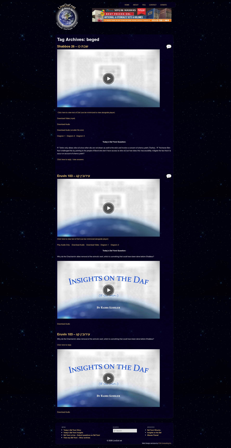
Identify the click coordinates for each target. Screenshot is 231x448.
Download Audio (63, 124)
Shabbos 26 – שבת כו (72, 46)
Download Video (92, 244)
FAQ (143, 5)
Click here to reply (64, 344)
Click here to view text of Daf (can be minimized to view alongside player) (86, 112)
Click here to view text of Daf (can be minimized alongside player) (82, 239)
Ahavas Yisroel (152, 435)
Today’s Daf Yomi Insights (73, 432)
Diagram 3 (80, 136)
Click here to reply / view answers (70, 159)
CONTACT (153, 5)
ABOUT (135, 5)
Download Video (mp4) (66, 118)
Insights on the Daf (154, 432)
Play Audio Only (63, 244)
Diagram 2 (71, 136)
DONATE (163, 5)
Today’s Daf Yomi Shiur (72, 430)
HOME (127, 5)
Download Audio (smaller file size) (70, 130)
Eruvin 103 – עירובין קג (73, 175)
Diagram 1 (61, 136)
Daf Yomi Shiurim (153, 430)
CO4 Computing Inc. (164, 443)
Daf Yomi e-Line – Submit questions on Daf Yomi (82, 435)
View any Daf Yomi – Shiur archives (77, 437)
